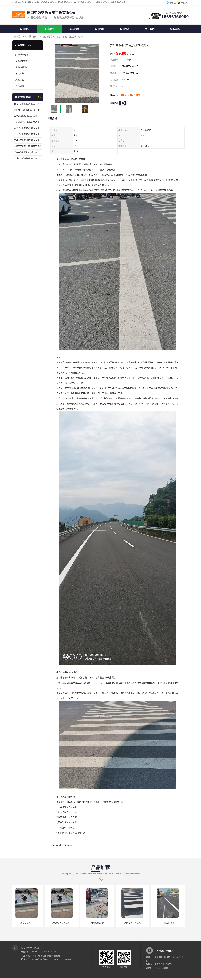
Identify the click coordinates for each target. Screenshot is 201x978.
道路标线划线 (22, 67)
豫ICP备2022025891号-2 (50, 952)
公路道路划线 (46, 36)
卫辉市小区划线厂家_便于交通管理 (28, 110)
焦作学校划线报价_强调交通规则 (28, 134)
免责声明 (47, 959)
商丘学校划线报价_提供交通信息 (28, 128)
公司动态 (124, 29)
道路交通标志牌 (29, 923)
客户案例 (150, 29)
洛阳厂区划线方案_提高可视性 (27, 146)
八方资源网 (37, 959)
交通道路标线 (22, 54)
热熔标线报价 (100, 923)
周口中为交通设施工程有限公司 (34, 956)
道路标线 (19, 80)
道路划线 (19, 86)
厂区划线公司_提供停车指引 (26, 122)
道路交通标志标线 (64, 923)
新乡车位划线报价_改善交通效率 (28, 152)
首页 (25, 36)
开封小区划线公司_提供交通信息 (28, 140)
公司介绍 (99, 29)
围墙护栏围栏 (170, 923)
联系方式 (175, 29)
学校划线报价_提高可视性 (25, 116)
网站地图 (67, 959)
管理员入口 (57, 959)
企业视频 (74, 29)
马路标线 (19, 73)
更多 (39, 97)
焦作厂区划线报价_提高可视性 (27, 104)
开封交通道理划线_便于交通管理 (28, 158)
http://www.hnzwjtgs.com (61, 845)
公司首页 (24, 29)
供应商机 (49, 29)
